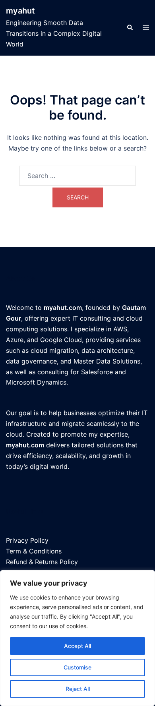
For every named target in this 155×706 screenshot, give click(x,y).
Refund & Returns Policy (42, 562)
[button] (129, 28)
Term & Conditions (34, 551)
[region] (77, 638)
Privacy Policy (27, 540)
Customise (77, 667)
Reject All (78, 688)
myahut (20, 10)
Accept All (77, 645)
